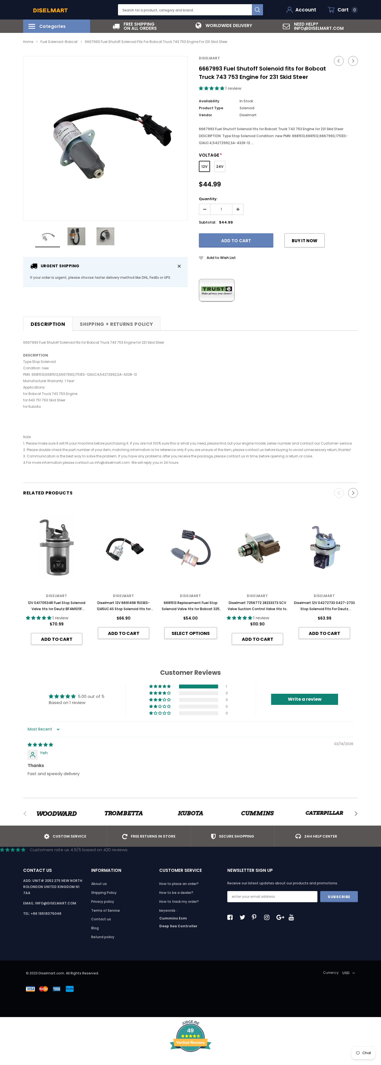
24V (219, 166)
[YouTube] (293, 917)
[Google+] (280, 917)
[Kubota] (190, 813)
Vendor (205, 115)
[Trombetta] (123, 813)
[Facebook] (231, 917)
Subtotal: (207, 222)
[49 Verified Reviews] (190, 1062)
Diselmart (209, 58)
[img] (40, 745)
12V (204, 166)
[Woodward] (56, 813)
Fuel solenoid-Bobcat (59, 41)
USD (345, 973)
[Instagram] (268, 917)
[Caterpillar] (324, 813)
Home (28, 41)
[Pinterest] (256, 917)
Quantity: (208, 199)
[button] (212, 88)
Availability (209, 101)
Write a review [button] (305, 699)
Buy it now (304, 241)
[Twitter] (244, 917)
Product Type (211, 108)
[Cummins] (257, 813)
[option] (134, 26)
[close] (179, 266)
